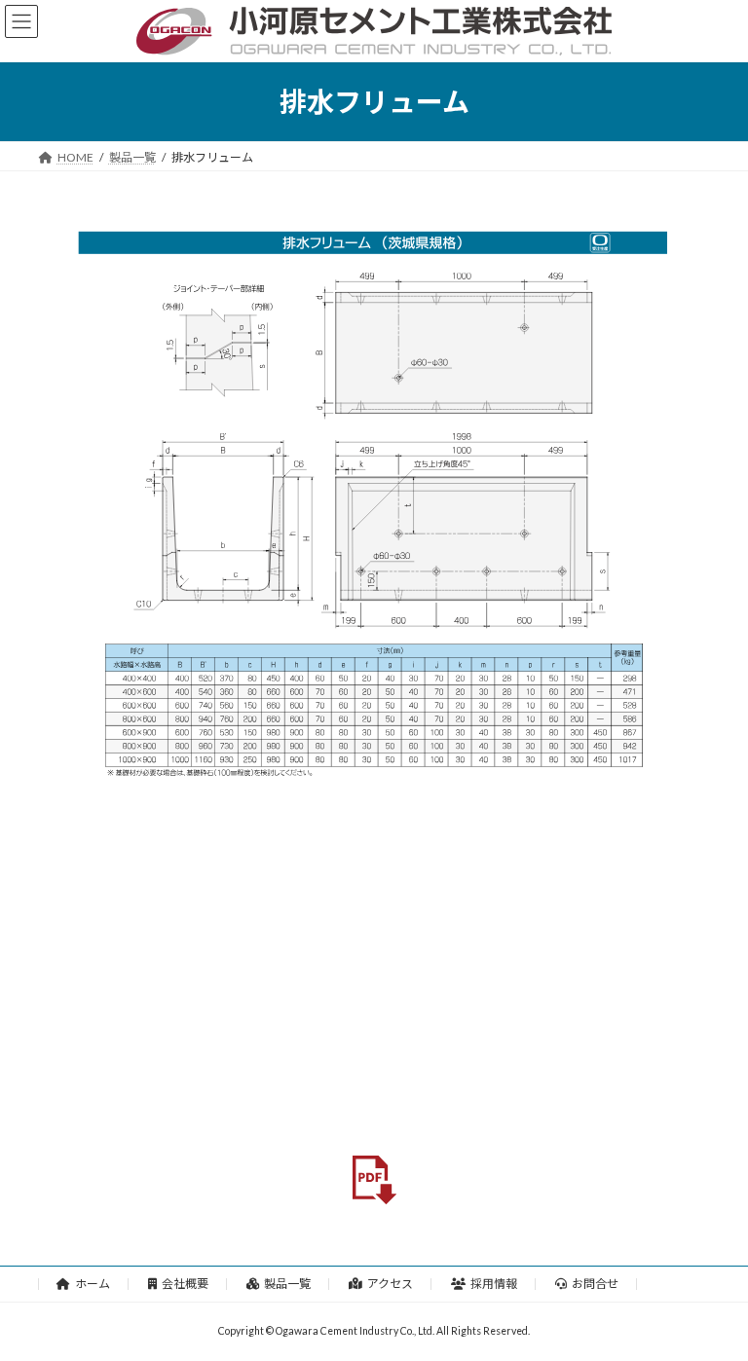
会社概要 (185, 1283)
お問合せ (595, 1283)
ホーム (92, 1283)
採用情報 (493, 1283)
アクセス (390, 1283)
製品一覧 (287, 1283)
